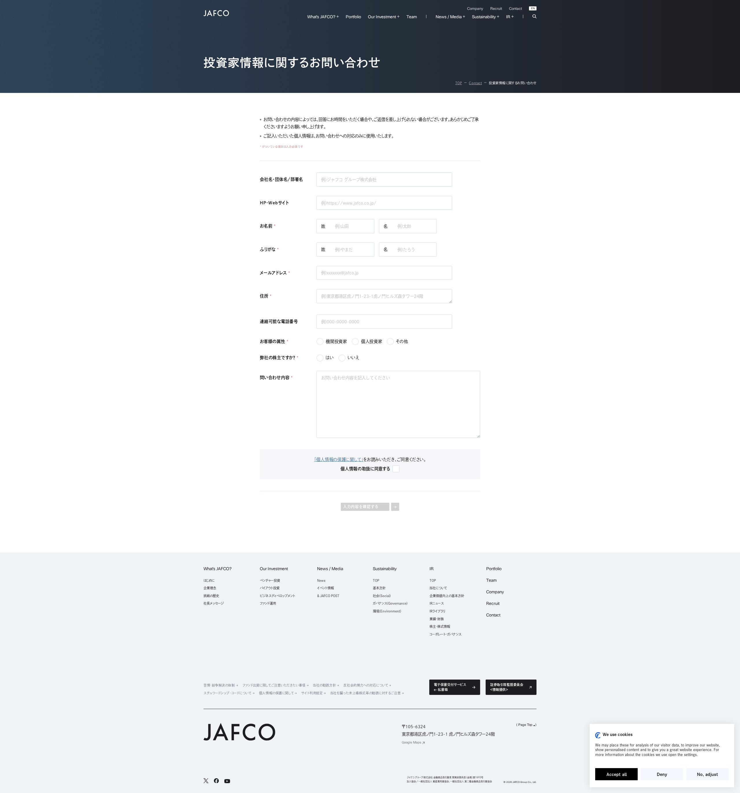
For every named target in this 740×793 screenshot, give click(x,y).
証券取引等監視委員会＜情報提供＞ (506, 687)
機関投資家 (336, 341)
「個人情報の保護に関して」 (338, 459)
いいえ (353, 357)
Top (458, 83)
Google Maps (411, 742)
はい (330, 357)
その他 (402, 341)
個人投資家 (371, 341)
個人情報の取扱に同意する (365, 469)
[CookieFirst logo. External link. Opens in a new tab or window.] (597, 735)
